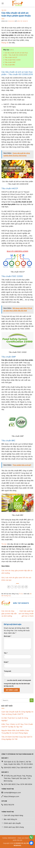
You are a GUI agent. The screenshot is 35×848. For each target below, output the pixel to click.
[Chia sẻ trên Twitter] (15, 586)
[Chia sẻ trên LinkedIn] (26, 586)
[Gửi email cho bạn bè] (19, 586)
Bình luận (7, 636)
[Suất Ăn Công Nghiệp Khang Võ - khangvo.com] (17, 3)
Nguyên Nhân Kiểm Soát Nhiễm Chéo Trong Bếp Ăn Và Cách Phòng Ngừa (15, 731)
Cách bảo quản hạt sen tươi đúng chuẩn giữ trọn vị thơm (26, 613)
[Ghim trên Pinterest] (22, 586)
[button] (2, 3)
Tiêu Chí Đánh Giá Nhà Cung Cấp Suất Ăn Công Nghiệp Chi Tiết (16, 738)
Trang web (7, 671)
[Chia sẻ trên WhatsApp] (8, 586)
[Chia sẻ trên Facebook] (12, 586)
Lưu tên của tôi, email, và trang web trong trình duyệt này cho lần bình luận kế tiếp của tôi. (17, 683)
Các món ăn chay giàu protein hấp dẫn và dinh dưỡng (9, 613)
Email (6, 662)
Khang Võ (4, 43)
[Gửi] (32, 700)
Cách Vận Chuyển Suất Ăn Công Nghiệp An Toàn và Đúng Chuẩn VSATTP (17, 713)
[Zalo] (31, 843)
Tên (6, 653)
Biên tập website (22, 21)
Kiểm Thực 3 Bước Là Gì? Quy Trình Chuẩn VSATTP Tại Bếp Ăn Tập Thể (17, 725)
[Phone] (31, 837)
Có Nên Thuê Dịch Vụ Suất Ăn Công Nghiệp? (14, 719)
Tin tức (3, 10)
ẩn (11, 50)
